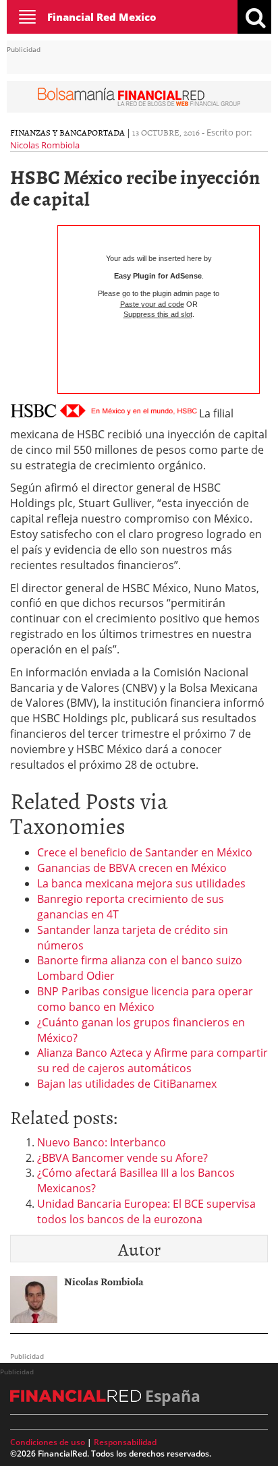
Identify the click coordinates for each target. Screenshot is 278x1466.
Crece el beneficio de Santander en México (144, 852)
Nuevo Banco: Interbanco (101, 1142)
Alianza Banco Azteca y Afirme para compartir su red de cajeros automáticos (152, 1060)
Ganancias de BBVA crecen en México (132, 867)
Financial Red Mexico (102, 17)
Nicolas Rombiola (45, 145)
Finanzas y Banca (48, 132)
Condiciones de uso (47, 1442)
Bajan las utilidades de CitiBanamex (127, 1083)
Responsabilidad (125, 1442)
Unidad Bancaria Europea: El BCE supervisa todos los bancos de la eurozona (146, 1211)
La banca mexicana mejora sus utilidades (141, 883)
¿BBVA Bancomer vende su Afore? (122, 1157)
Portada (106, 132)
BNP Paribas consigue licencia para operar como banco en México (145, 999)
